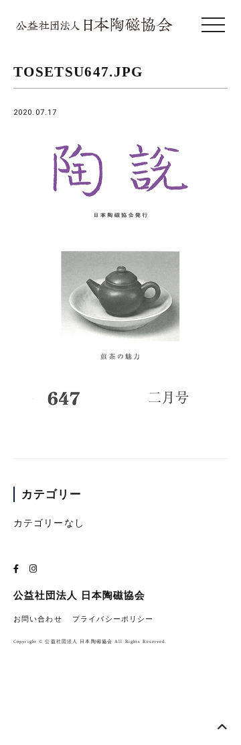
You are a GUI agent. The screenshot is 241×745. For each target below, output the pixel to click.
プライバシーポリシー (112, 619)
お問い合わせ (37, 619)
